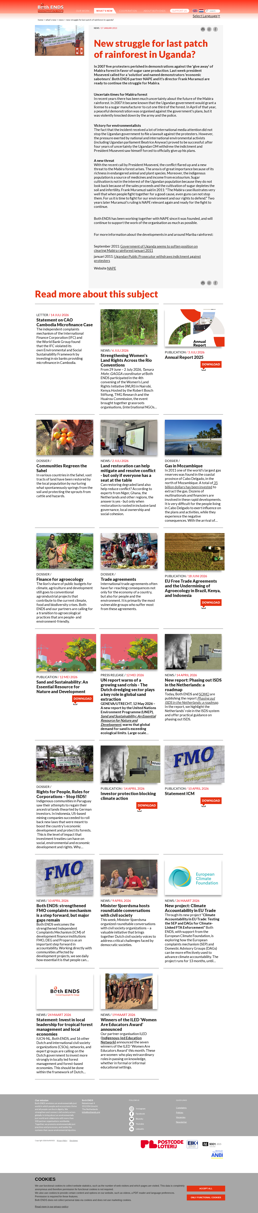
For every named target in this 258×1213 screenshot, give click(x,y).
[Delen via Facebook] (215, 30)
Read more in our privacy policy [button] (51, 1206)
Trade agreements (118, 579)
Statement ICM (180, 793)
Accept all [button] (205, 1188)
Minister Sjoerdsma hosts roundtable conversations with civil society (125, 910)
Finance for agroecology (59, 579)
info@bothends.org (91, 1112)
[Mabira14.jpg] (59, 54)
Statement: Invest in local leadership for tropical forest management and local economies (64, 1027)
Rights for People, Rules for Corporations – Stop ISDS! (62, 794)
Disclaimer (74, 1140)
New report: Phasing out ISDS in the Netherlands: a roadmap (193, 684)
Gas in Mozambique (184, 465)
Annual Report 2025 (184, 357)
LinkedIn (139, 1128)
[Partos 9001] (212, 1147)
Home (40, 20)
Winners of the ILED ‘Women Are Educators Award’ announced (128, 1024)
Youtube (139, 1123)
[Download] (211, 369)
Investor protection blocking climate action (128, 796)
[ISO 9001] (192, 1147)
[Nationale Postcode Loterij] (162, 1147)
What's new (51, 20)
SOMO (204, 694)
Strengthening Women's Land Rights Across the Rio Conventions (126, 360)
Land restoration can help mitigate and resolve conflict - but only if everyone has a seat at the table (128, 473)
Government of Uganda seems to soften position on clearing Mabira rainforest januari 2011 (146, 248)
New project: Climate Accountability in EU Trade (190, 908)
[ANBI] (217, 1157)
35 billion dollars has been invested (191, 485)
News (61, 20)
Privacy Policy (62, 1140)
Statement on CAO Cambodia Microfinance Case (64, 322)
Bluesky (139, 1118)
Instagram (140, 1108)
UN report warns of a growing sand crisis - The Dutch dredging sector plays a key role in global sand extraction (128, 689)
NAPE (111, 268)
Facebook (140, 1113)
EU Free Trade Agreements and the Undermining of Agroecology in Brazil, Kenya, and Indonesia (193, 588)
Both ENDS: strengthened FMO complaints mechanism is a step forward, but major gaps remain (63, 912)
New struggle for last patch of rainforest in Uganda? (90, 20)
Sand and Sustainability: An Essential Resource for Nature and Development (62, 686)
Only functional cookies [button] (206, 1197)
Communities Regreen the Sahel (61, 468)
